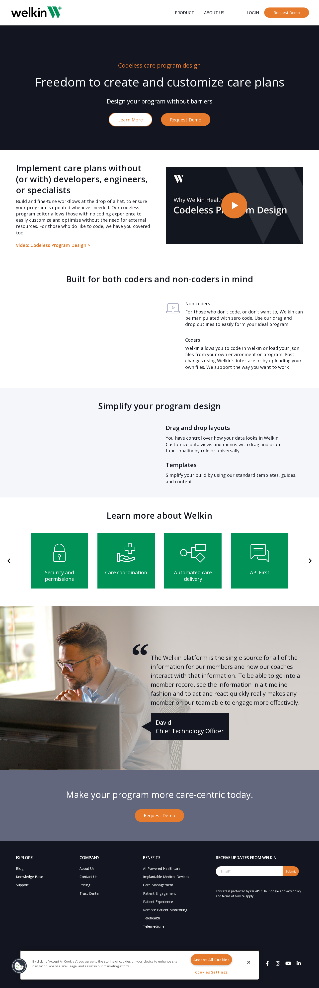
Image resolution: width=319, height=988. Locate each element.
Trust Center (90, 893)
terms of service (233, 896)
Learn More (130, 120)
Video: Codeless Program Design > (53, 245)
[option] (59, 561)
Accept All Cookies (211, 959)
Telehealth (151, 918)
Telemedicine (153, 926)
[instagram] (277, 963)
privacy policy (291, 891)
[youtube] (288, 963)
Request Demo (287, 12)
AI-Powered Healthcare (161, 868)
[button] (9, 561)
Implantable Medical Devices (166, 876)
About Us (214, 12)
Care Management (158, 885)
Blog (19, 868)
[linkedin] (298, 963)
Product (184, 12)
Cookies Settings (211, 972)
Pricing (85, 885)
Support (22, 885)
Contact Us (88, 876)
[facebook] (267, 963)
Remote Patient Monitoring (165, 909)
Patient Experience (158, 901)
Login (253, 12)
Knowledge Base (29, 876)
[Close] (248, 962)
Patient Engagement (159, 893)
